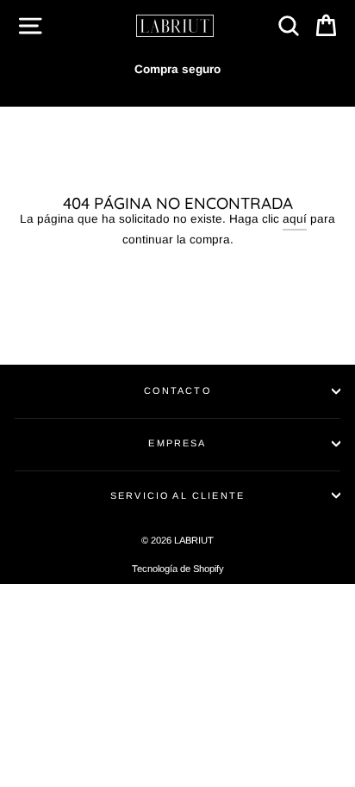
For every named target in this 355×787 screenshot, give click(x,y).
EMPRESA (177, 443)
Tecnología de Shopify (178, 568)
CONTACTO (177, 390)
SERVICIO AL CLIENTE (177, 495)
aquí (295, 218)
